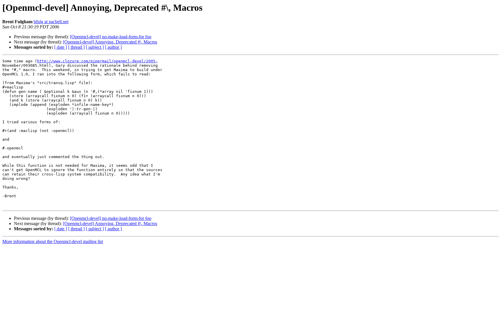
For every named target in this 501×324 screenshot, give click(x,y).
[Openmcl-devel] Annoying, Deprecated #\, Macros (110, 41)
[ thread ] (76, 47)
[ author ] (113, 47)
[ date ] (60, 47)
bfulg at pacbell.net (51, 21)
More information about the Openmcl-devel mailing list (52, 241)
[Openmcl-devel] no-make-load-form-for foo (110, 36)
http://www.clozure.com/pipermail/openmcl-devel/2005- (97, 61)
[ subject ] (95, 47)
